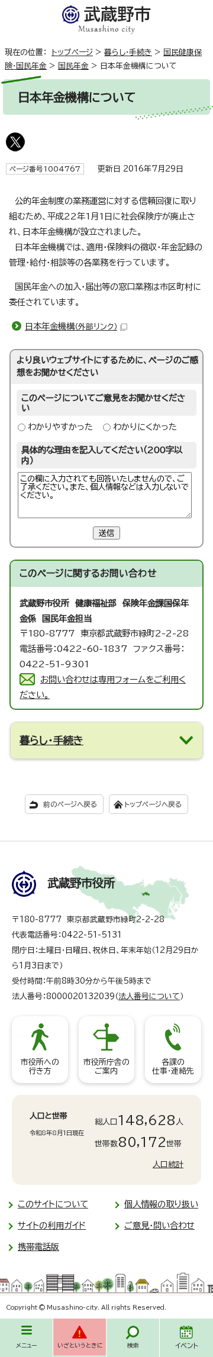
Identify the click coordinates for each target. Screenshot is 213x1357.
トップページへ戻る (153, 804)
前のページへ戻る (70, 804)
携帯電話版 (38, 1246)
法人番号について (149, 996)
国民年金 (73, 66)
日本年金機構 (71, 326)
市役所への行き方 (40, 1066)
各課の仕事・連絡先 (173, 1066)
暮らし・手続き (128, 52)
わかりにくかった (145, 426)
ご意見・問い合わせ (159, 1225)
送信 (106, 533)
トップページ (72, 52)
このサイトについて (53, 1204)
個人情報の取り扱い (161, 1204)
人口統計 (168, 1164)
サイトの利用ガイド (52, 1225)
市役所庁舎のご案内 (106, 1066)
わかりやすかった (60, 426)
